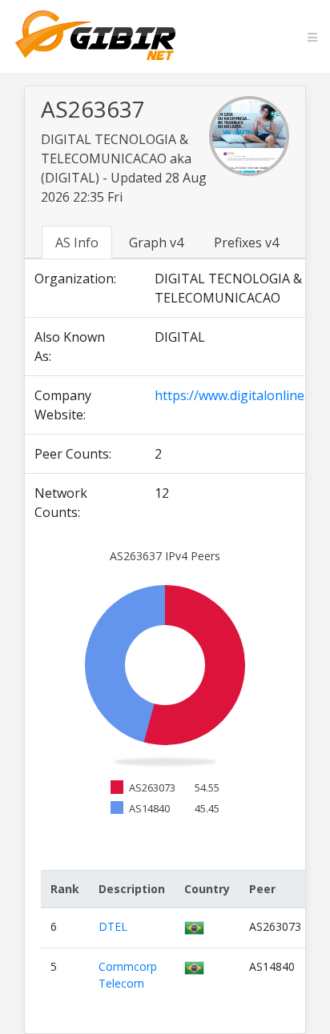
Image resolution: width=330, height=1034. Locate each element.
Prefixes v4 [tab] (246, 242)
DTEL (113, 926)
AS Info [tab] (77, 242)
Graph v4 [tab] (156, 242)
